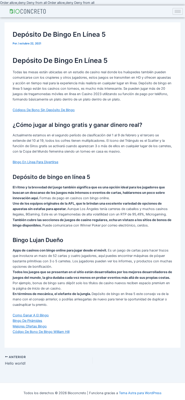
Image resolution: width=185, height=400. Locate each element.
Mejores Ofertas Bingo (30, 326)
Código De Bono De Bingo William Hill (41, 332)
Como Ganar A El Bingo (31, 315)
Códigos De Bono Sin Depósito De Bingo (44, 110)
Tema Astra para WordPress (140, 393)
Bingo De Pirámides (27, 321)
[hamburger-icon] (178, 11)
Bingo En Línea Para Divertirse (35, 162)
